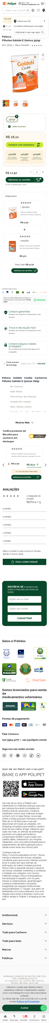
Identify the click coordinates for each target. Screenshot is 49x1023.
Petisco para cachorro (10, 30)
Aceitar (24, 1008)
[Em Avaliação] (7, 292)
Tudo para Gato (11, 941)
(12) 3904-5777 (10, 739)
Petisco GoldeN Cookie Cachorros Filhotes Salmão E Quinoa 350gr (30, 213)
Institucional (10, 915)
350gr (12, 119)
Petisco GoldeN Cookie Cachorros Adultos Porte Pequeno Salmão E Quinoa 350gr (26, 455)
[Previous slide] (3, 465)
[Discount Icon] (33, 10)
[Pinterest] (18, 755)
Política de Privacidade (28, 1001)
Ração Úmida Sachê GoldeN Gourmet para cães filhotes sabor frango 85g (30, 247)
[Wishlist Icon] (38, 10)
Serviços (7, 923)
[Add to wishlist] (43, 59)
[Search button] (27, 10)
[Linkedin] (38, 755)
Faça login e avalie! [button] (27, 562)
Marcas (6, 949)
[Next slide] (45, 465)
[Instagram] (4, 755)
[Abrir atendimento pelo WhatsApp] (43, 1008)
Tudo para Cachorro (14, 932)
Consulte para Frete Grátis (27, 471)
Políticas (7, 958)
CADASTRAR (24, 618)
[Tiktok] (31, 755)
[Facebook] (11, 755)
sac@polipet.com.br (34, 739)
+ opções (25, 207)
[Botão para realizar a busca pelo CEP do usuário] (42, 32)
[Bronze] (24, 654)
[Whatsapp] (25, 755)
